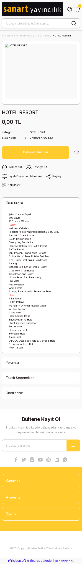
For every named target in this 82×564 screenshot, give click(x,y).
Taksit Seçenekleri (20, 378)
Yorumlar (12, 362)
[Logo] (32, 9)
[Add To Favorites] (76, 152)
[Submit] (73, 445)
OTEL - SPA (37, 132)
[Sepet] (77, 9)
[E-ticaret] (40, 561)
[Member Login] (69, 9)
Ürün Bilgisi (14, 203)
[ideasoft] (17, 561)
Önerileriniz (14, 393)
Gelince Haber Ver (35, 152)
